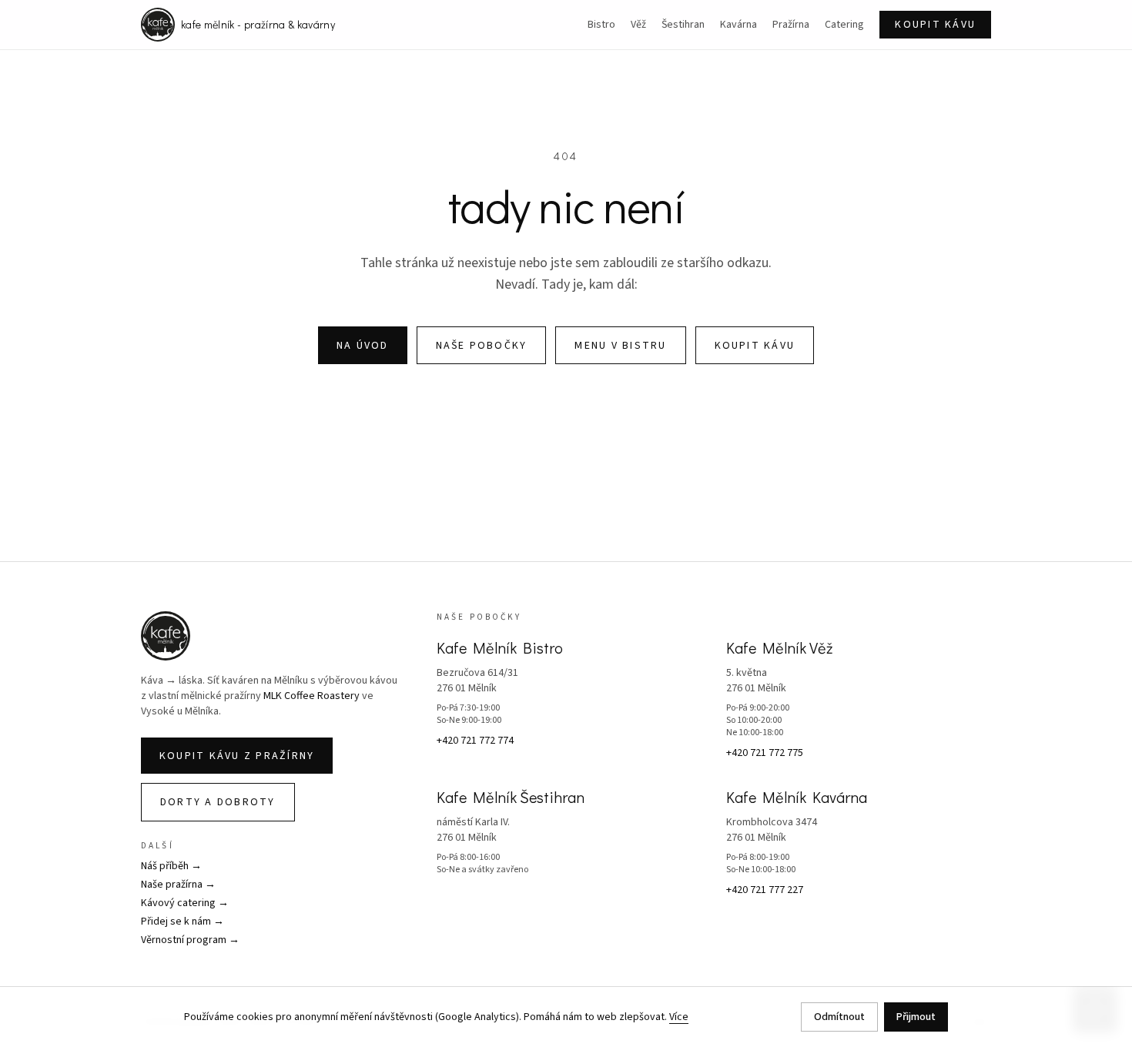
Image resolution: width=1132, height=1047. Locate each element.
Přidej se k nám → (182, 921)
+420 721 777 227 (764, 890)
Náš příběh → (171, 866)
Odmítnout (839, 1017)
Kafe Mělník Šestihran (510, 797)
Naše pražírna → (178, 884)
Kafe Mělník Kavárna (796, 797)
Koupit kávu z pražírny (236, 756)
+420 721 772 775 (764, 753)
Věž (638, 24)
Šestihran (683, 24)
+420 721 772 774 (475, 740)
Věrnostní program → (190, 940)
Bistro (601, 24)
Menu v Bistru (620, 345)
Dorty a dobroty (218, 802)
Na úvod (363, 345)
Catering (844, 24)
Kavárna (738, 24)
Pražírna (790, 24)
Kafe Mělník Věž (779, 647)
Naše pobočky (481, 345)
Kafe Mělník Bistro (500, 647)
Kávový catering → (185, 903)
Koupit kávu (935, 24)
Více (678, 1017)
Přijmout (916, 1017)
